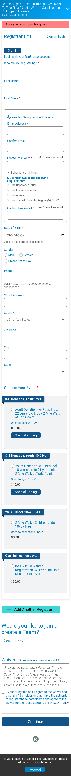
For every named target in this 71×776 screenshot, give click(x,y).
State (7, 365)
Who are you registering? (21, 63)
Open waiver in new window (37, 660)
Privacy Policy (59, 703)
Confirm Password (20, 208)
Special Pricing (26, 435)
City (6, 347)
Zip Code (10, 330)
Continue (35, 721)
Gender (8, 249)
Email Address (18, 123)
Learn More (41, 762)
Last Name (12, 98)
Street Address (14, 295)
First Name (12, 81)
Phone (9, 271)
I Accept (34, 769)
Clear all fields (56, 36)
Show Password (52, 157)
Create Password (19, 158)
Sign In (13, 50)
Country (9, 313)
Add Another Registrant (34, 609)
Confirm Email (17, 141)
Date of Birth (13, 228)
